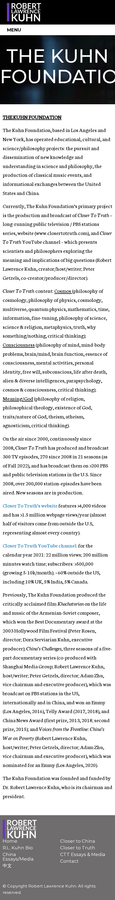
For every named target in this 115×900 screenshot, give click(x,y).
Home (10, 841)
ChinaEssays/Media (18, 857)
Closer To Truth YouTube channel (39, 545)
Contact (69, 861)
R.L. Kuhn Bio (18, 847)
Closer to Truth (77, 847)
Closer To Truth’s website (30, 505)
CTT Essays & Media (82, 854)
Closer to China (77, 841)
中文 (7, 865)
